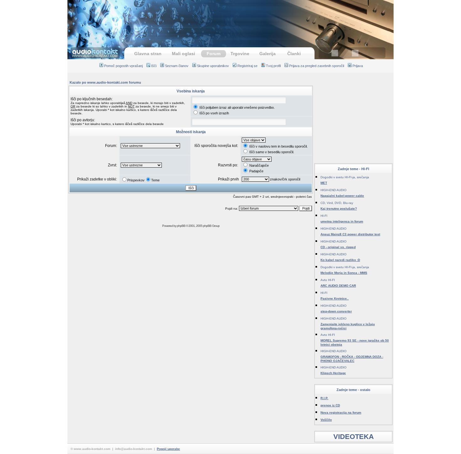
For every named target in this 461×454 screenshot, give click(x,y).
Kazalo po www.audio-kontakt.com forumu (105, 82)
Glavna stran (148, 53)
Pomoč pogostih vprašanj (123, 66)
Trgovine (239, 53)
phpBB (181, 225)
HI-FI (324, 215)
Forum (213, 53)
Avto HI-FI (328, 280)
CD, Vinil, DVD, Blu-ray (337, 203)
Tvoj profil (273, 66)
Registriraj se (247, 66)
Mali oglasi (183, 53)
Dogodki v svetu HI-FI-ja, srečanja (345, 177)
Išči (153, 66)
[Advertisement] (230, 20)
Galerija (267, 53)
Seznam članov (176, 66)
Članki (294, 53)
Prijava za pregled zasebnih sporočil (316, 66)
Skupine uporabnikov (213, 66)
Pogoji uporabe (168, 449)
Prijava (357, 66)
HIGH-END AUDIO (334, 190)
